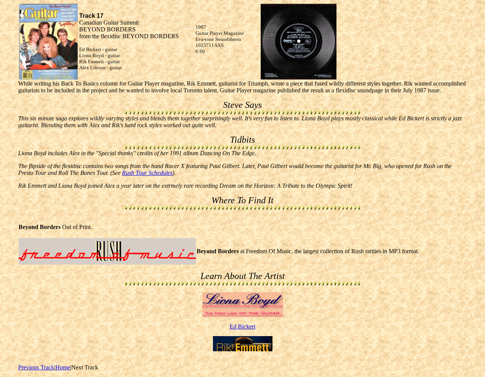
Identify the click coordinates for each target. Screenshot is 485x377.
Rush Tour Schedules (147, 173)
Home (62, 367)
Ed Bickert (242, 326)
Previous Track (36, 367)
